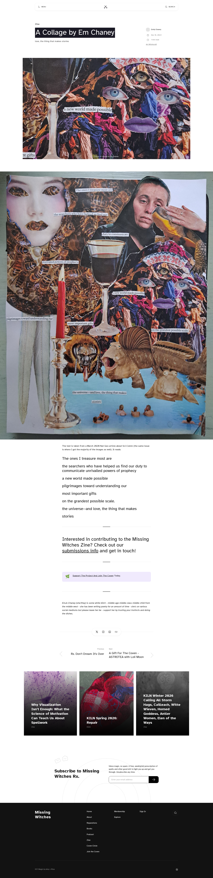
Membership (119, 811)
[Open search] (175, 812)
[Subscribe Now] (154, 779)
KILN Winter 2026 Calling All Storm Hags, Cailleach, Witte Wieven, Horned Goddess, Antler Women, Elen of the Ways (161, 709)
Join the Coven (93, 852)
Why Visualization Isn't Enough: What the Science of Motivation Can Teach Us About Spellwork (50, 714)
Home (89, 811)
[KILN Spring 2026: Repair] (106, 703)
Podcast (90, 834)
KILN (88, 727)
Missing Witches (43, 814)
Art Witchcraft (151, 44)
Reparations (92, 823)
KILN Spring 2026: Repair (102, 721)
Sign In (143, 811)
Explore (117, 817)
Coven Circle (92, 846)
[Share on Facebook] (103, 632)
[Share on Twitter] (97, 632)
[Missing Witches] (105, 7)
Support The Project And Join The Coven (93, 576)
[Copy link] (116, 632)
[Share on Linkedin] (110, 632)
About (89, 817)
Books (89, 829)
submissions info (80, 551)
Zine (37, 24)
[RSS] (177, 869)
